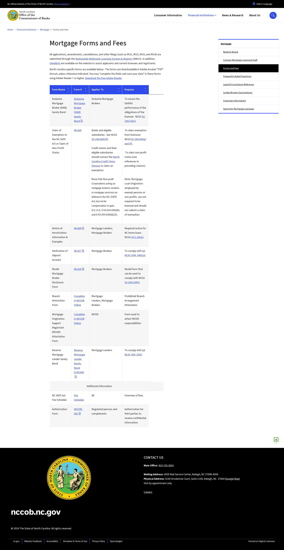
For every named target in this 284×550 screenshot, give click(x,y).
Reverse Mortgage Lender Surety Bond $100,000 (79, 361)
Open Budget (116, 541)
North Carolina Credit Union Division (106, 161)
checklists (55, 63)
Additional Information (99, 386)
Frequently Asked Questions (237, 76)
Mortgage (44, 29)
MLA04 (77, 130)
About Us (254, 15)
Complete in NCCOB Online (79, 300)
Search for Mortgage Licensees (238, 109)
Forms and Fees (231, 68)
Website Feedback (33, 541)
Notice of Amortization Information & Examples (60, 235)
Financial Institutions (26, 29)
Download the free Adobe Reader (103, 78)
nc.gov (16, 541)
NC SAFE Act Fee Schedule (59, 398)
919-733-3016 (166, 465)
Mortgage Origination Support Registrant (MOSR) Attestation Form (58, 328)
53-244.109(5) (132, 282)
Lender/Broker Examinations (237, 92)
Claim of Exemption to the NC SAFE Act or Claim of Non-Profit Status (60, 141)
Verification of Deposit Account (60, 255)
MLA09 (77, 228)
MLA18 (77, 269)
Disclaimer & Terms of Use (75, 541)
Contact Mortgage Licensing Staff (240, 60)
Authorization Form (59, 411)
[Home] (29, 12)
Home (10, 29)
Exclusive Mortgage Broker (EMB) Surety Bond (59, 105)
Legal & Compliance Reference (238, 84)
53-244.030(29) (100, 139)
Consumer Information (168, 15)
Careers (148, 492)
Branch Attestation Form (58, 300)
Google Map (232, 479)
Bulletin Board (230, 52)
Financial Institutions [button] (201, 15)
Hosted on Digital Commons (261, 541)
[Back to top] (276, 440)
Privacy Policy (98, 541)
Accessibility (52, 541)
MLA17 (77, 251)
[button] (273, 15)
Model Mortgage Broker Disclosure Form (57, 278)
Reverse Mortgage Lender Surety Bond (59, 356)
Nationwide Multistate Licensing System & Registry (104, 59)
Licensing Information (234, 100)
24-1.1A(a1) (137, 237)
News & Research (232, 15)
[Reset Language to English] (254, 4)
